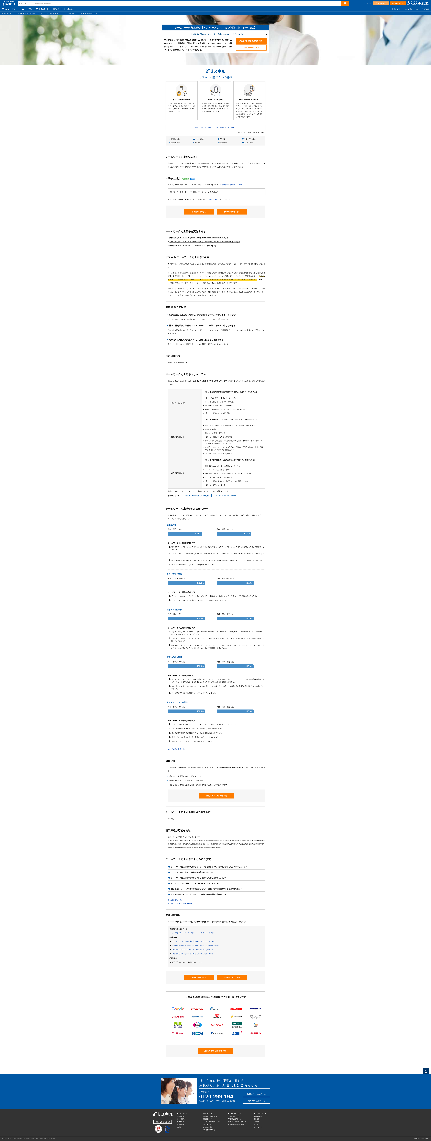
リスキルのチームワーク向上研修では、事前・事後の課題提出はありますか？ (200, 894)
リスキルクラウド (233, 1116)
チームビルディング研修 (205, 933)
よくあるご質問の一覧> (175, 900)
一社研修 (28, 9)
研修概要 (222, 139)
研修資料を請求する (199, 211)
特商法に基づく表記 (32, 1138)
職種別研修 (180, 1122)
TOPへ (426, 1070)
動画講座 (55, 9)
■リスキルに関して (260, 1113)
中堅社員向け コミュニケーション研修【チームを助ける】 (192, 949)
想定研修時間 (175, 142)
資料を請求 (381, 3)
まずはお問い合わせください (231, 184)
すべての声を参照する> (177, 749)
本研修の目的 (175, 139)
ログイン (366, 3)
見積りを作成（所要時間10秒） (252, 41)
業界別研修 (180, 1124)
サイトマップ (258, 1127)
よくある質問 (408, 9)
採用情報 (256, 1122)
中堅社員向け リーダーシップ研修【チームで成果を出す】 (192, 953)
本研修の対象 (199, 139)
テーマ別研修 (177, 933)
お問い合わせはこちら (251, 47)
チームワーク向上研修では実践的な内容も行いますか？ (192, 872)
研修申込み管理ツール (235, 1119)
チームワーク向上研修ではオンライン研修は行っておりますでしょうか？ (199, 877)
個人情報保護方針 (19, 1138)
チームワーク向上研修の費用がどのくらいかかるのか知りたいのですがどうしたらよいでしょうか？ (209, 866)
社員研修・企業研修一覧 (210, 1116)
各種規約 (52, 1138)
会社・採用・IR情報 (422, 9)
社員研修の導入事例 (209, 1130)
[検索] (345, 3)
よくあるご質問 (207, 1127)
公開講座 (41, 9)
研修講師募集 (258, 1116)
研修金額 (197, 142)
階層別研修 (180, 1116)
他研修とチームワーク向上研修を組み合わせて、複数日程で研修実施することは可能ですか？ (206, 888)
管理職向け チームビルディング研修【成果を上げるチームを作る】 (196, 945)
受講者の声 (223, 142)
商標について (44, 1138)
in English (69, 9)
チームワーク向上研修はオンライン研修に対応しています (215, 127)
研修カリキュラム (250, 139)
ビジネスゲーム (207, 1124)
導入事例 (397, 9)
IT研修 (179, 1127)
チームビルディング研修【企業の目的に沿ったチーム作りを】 (194, 941)
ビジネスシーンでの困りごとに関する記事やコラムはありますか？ (196, 883)
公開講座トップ (207, 1119)
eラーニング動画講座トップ (211, 1122)
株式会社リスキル (7, 1138)
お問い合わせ (399, 3)
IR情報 (256, 1124)
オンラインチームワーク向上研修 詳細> (180, 903)
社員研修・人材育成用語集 (236, 1124)
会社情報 (256, 1119)
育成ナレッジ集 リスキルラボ (237, 1122)
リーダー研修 (189, 933)
